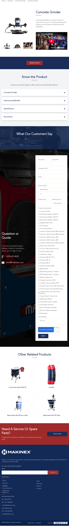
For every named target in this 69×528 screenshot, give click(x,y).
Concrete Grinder (10, 92)
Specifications (9, 109)
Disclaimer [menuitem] (38, 523)
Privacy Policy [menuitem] (31, 523)
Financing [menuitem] (39, 483)
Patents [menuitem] (39, 486)
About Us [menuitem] (5, 483)
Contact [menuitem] (39, 488)
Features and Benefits (12, 101)
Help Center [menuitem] (6, 490)
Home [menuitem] (4, 480)
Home (3, 1)
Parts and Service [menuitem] (7, 488)
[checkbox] (51, 262)
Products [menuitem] (5, 485)
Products (10, 1)
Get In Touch (57, 434)
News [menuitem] (38, 481)
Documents (8, 117)
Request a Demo (35, 63)
